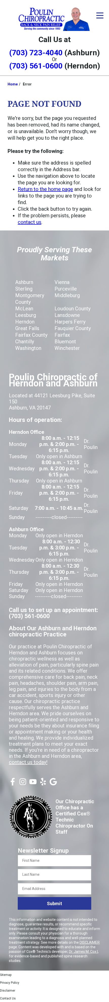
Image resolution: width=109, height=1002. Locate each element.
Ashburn (24, 282)
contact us (29, 222)
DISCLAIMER (90, 942)
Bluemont (65, 341)
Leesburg (25, 315)
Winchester (67, 348)
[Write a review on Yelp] (43, 784)
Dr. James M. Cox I (83, 952)
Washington (28, 348)
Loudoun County (72, 309)
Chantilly (24, 341)
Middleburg (67, 295)
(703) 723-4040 (36, 52)
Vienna (62, 282)
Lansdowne (67, 315)
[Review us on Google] (53, 784)
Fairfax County (31, 335)
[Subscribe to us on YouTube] (33, 784)
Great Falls (27, 328)
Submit (54, 903)
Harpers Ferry (70, 322)
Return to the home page (45, 189)
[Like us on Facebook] (12, 784)
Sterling (23, 289)
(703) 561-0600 (36, 65)
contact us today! (28, 762)
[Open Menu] (100, 15)
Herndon (24, 322)
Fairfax (62, 335)
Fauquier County (73, 328)
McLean (24, 309)
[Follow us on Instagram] (23, 784)
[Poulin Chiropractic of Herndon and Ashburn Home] (54, 18)
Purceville (66, 289)
